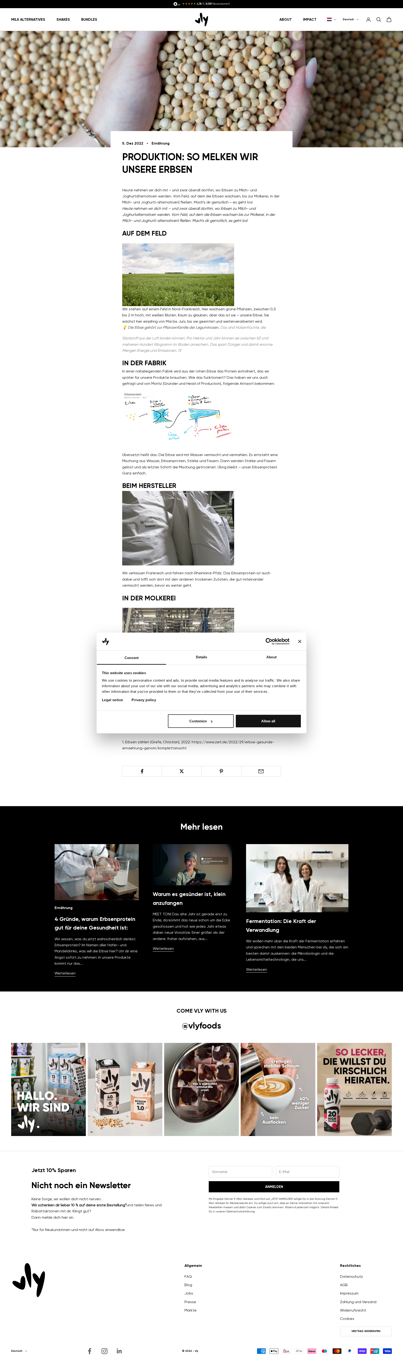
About (285, 19)
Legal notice (112, 700)
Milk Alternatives (28, 19)
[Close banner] (299, 641)
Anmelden (274, 1187)
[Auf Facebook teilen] (142, 771)
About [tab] (271, 657)
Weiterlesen (65, 973)
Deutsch (348, 19)
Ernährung (161, 143)
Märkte (190, 1310)
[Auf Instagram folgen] (104, 1351)
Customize (198, 721)
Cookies (347, 1318)
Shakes (63, 19)
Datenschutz (351, 1276)
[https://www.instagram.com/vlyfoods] (48, 1089)
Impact (309, 19)
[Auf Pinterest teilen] (221, 771)
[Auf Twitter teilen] (181, 771)
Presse (190, 1302)
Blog (188, 1285)
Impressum (349, 1293)
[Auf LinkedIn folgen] (119, 1351)
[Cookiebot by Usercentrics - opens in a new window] (269, 641)
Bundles (89, 19)
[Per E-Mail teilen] (261, 771)
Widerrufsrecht (353, 1310)
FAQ (188, 1276)
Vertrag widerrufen (365, 1331)
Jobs (188, 1293)
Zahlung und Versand (358, 1302)
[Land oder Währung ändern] (331, 19)
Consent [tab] (132, 657)
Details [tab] (201, 657)
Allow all (268, 721)
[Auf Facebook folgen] (89, 1351)
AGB (344, 1285)
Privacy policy (144, 700)
